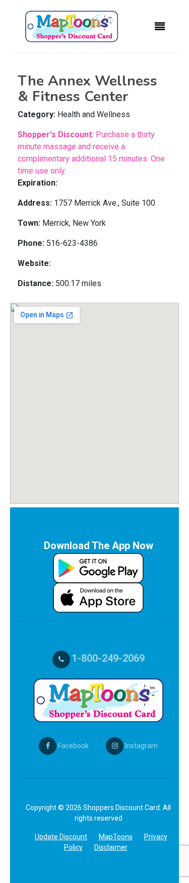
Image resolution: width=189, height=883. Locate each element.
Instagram (140, 746)
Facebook (72, 746)
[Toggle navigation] (159, 26)
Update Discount (61, 837)
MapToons (116, 837)
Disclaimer (111, 847)
